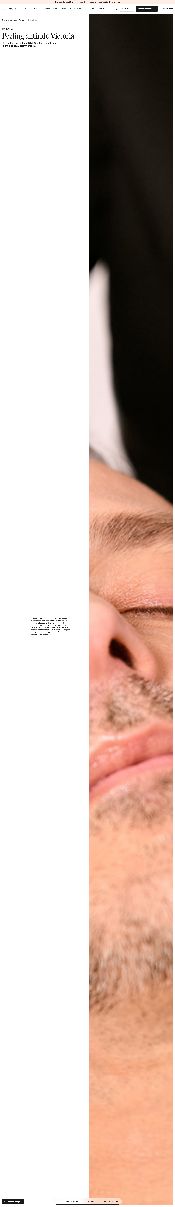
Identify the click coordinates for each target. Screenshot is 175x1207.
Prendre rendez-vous (111, 1201)
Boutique (101, 9)
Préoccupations (31, 9)
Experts (90, 9)
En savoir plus (114, 2)
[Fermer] (172, 2)
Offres (63, 9)
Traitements (49, 9)
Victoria (21, 20)
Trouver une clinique (9, 20)
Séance (59, 1201)
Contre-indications (91, 1201)
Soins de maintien (73, 1201)
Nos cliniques (75, 9)
